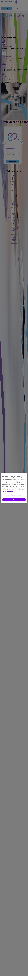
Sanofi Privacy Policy (8, 491)
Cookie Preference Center (14, 495)
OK (14, 499)
